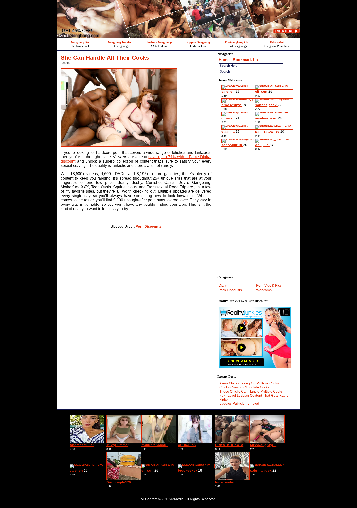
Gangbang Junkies (119, 42)
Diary (223, 285)
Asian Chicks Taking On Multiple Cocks (249, 383)
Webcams (264, 290)
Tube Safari (277, 42)
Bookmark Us (245, 60)
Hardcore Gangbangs (158, 42)
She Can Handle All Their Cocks (105, 57)
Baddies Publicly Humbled (239, 403)
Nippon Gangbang (198, 42)
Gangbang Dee (80, 42)
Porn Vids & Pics (268, 285)
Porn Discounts (149, 226)
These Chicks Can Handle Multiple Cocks (251, 391)
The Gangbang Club (237, 42)
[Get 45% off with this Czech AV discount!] (178, 37)
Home (224, 60)
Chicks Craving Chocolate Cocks (244, 387)
